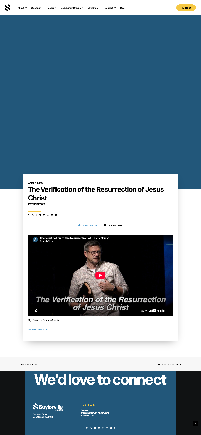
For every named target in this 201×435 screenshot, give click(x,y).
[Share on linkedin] (44, 214)
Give (122, 7)
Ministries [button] (93, 7)
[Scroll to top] (195, 423)
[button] (86, 428)
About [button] (21, 7)
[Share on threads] (36, 214)
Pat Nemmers (36, 204)
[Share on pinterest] (40, 214)
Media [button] (51, 7)
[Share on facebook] (29, 214)
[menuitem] (22, 7)
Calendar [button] (36, 7)
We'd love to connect (100, 378)
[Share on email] (55, 214)
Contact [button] (109, 7)
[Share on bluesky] (52, 214)
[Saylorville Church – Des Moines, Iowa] (7, 7)
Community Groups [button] (71, 7)
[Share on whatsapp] (48, 214)
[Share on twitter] (32, 214)
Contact (84, 409)
